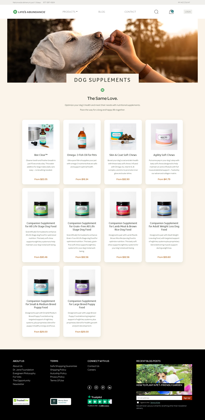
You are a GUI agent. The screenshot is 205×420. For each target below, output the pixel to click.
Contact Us (93, 366)
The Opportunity (21, 380)
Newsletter (18, 384)
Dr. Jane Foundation (23, 369)
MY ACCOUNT (184, 2)
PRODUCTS (69, 11)
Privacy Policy (57, 376)
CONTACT (130, 11)
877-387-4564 (49, 2)
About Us (17, 366)
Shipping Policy (58, 369)
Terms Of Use (57, 380)
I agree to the (150, 402)
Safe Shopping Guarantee (63, 366)
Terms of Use (155, 402)
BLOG (101, 11)
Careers (92, 369)
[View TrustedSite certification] (21, 401)
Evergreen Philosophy (24, 373)
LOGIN (188, 11)
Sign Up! (187, 398)
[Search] (156, 11)
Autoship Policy (58, 373)
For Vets (17, 376)
